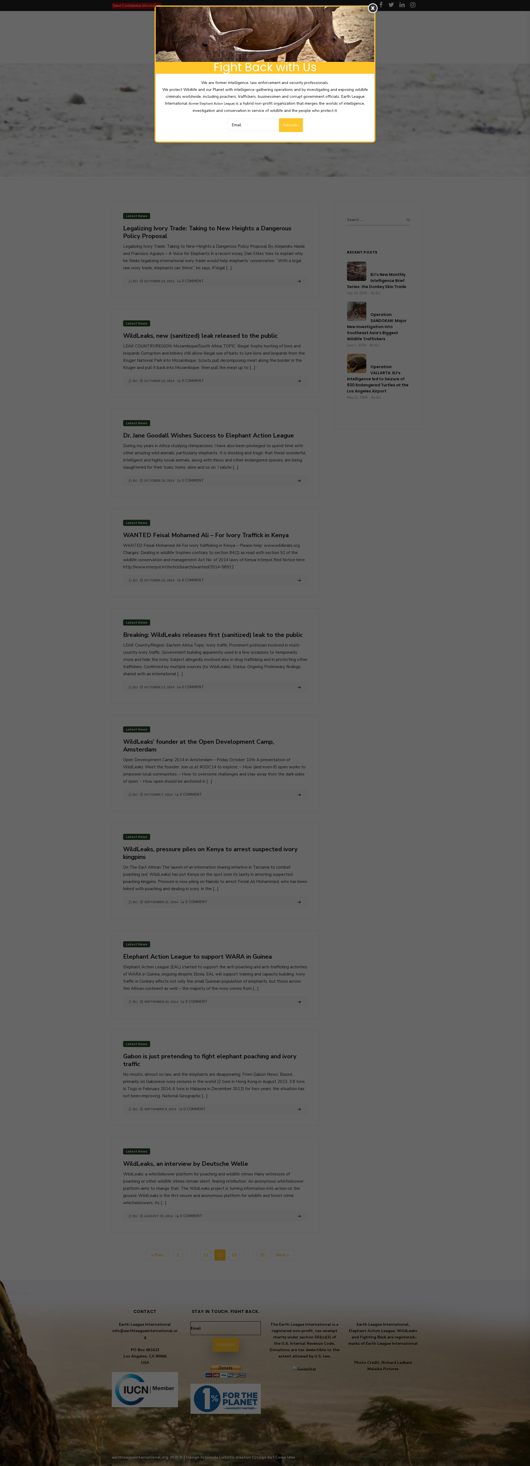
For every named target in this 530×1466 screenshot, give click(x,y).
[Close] (373, 8)
